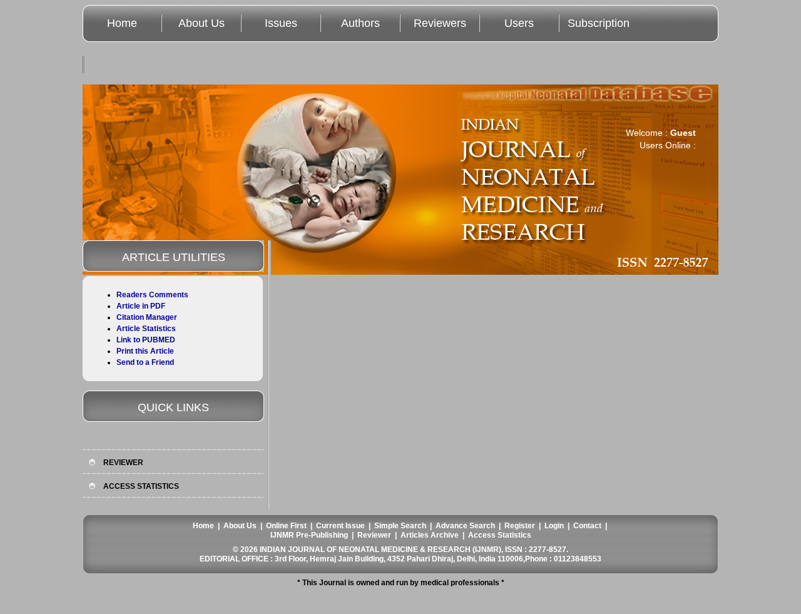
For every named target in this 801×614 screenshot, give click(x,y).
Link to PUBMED (145, 339)
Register (519, 525)
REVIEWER (123, 462)
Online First (286, 525)
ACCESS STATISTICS (141, 486)
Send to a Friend (145, 362)
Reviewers (440, 23)
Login (554, 525)
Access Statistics (499, 535)
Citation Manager (146, 317)
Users (519, 23)
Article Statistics (146, 328)
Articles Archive (429, 535)
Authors (360, 23)
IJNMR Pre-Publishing (309, 535)
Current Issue (340, 525)
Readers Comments (152, 294)
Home (122, 23)
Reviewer (374, 535)
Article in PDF (140, 306)
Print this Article (145, 351)
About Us (201, 23)
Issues (281, 23)
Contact (587, 525)
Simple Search (400, 525)
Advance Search (465, 525)
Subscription (599, 23)
